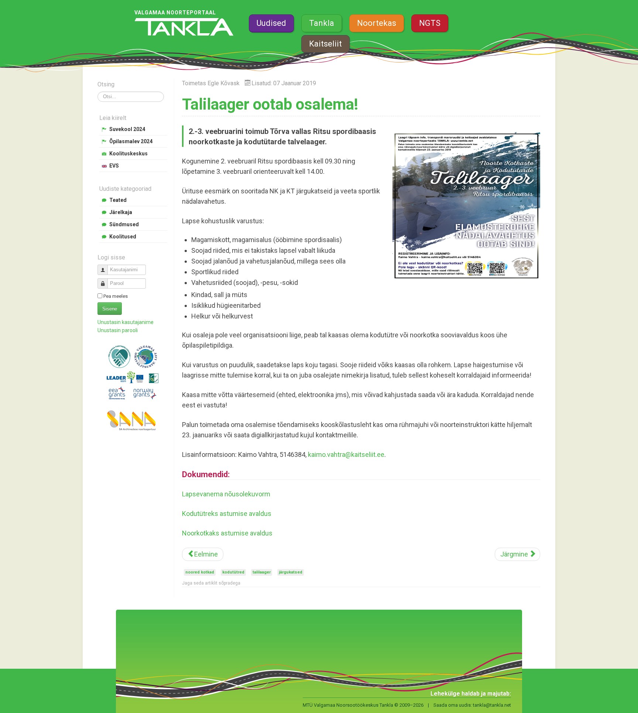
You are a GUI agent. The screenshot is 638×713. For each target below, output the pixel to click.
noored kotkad (199, 572)
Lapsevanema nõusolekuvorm (226, 494)
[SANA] (132, 420)
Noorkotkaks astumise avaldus (227, 533)
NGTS (429, 23)
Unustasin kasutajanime (125, 322)
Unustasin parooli (117, 330)
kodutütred (233, 572)
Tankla (321, 23)
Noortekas (376, 23)
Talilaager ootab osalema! (270, 104)
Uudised (271, 23)
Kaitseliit (325, 43)
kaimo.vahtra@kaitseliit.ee (346, 454)
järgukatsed (290, 572)
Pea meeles (115, 296)
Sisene (109, 308)
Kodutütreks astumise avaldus (226, 513)
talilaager (262, 572)
